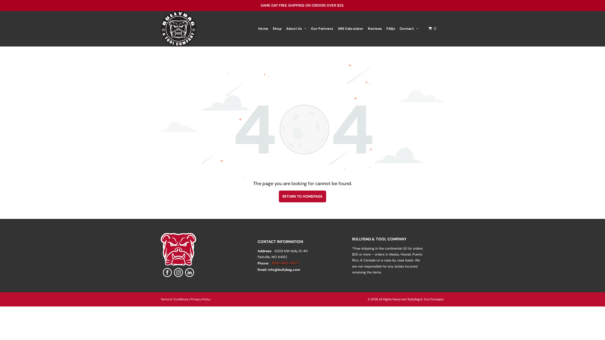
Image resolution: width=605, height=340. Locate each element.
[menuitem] (263, 29)
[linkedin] (189, 273)
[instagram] (178, 273)
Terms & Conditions (175, 299)
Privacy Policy (200, 299)
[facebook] (167, 273)
